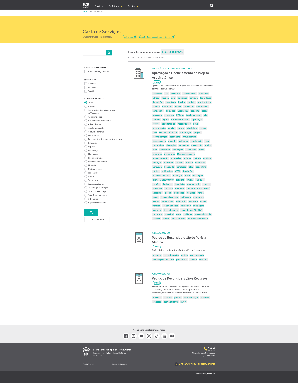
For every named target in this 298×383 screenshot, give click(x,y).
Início (85, 11)
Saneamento (94, 172)
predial (208, 145)
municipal (169, 214)
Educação (92, 143)
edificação (204, 93)
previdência (181, 259)
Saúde (91, 176)
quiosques (179, 192)
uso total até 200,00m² (163, 180)
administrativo (171, 302)
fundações (188, 171)
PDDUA (180, 115)
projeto (191, 102)
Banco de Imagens (119, 364)
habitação (93, 154)
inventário (171, 102)
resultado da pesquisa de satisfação (156, 37)
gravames (169, 115)
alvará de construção (198, 218)
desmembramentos (180, 119)
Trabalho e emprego (97, 191)
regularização (159, 128)
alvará (166, 218)
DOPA (183, 302)
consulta (195, 111)
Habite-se (168, 162)
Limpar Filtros (97, 219)
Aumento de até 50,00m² (198, 188)
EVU (154, 132)
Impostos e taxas (95, 157)
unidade (172, 141)
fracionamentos (193, 115)
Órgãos (131, 6)
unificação (186, 197)
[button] (211, 5)
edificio (155, 98)
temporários (168, 201)
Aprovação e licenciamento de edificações (101, 111)
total (187, 175)
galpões (156, 184)
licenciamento (189, 93)
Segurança (93, 180)
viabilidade (192, 128)
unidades (170, 111)
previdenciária (197, 255)
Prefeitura (114, 6)
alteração (157, 115)
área (154, 149)
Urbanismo (93, 199)
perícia (184, 255)
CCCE (178, 171)
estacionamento (170, 205)
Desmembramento (186, 154)
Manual (156, 106)
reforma (180, 180)
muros (155, 197)
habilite (181, 102)
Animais (91, 106)
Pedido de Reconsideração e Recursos (179, 278)
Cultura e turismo (96, 131)
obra (191, 167)
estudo (181, 128)
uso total (156, 210)
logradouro (205, 98)
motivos (207, 158)
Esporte (91, 146)
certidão (194, 98)
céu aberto (186, 205)
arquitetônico (204, 102)
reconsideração (159, 136)
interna (190, 180)
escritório (175, 93)
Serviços (99, 6)
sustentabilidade (203, 214)
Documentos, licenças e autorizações (105, 139)
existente (193, 201)
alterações (171, 145)
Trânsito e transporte (98, 195)
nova (195, 123)
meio (178, 214)
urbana (203, 128)
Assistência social (96, 116)
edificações (167, 171)
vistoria (197, 158)
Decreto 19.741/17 (168, 132)
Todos (91, 102)
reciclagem (197, 175)
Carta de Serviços (102, 31)
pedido (177, 297)
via (205, 115)
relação (179, 162)
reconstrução (184, 123)
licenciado (200, 162)
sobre (204, 111)
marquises (157, 188)
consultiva (201, 167)
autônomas (183, 111)
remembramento (160, 158)
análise (178, 106)
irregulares (169, 154)
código (155, 171)
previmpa (156, 255)
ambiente (187, 214)
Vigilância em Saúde (97, 202)
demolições (157, 102)
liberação (156, 162)
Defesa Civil (93, 135)
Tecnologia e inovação (98, 187)
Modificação (185, 132)
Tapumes (200, 180)
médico (193, 259)
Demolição (191, 149)
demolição (177, 175)
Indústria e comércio (97, 161)
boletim (187, 158)
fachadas (179, 188)
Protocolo (167, 106)
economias (176, 158)
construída (164, 149)
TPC (166, 93)
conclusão (181, 167)
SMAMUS (157, 93)
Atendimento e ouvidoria (99, 120)
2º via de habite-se (161, 175)
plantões (191, 192)
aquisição (182, 98)
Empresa (92, 87)
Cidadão (92, 83)
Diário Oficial (88, 364)
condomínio (158, 111)
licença (165, 98)
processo (156, 302)
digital (166, 119)
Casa (207, 141)
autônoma (183, 141)
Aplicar (109, 52)
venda (201, 192)
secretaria (157, 214)
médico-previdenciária (163, 259)
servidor (203, 259)
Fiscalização (93, 150)
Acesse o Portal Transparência (197, 364)
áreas (201, 149)
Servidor (92, 91)
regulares (157, 154)
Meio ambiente (95, 169)
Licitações (92, 165)
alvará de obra (178, 218)
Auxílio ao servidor (96, 128)
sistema (156, 119)
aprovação (197, 119)
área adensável (171, 210)
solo (173, 98)
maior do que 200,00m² (191, 210)
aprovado (157, 167)
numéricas (184, 145)
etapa (203, 201)
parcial (168, 192)
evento (155, 201)
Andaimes (167, 184)
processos (189, 106)
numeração (196, 145)
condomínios (202, 106)
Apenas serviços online (98, 71)
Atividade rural (95, 124)
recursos (205, 297)
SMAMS (156, 218)
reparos (206, 184)
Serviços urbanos (96, 184)
